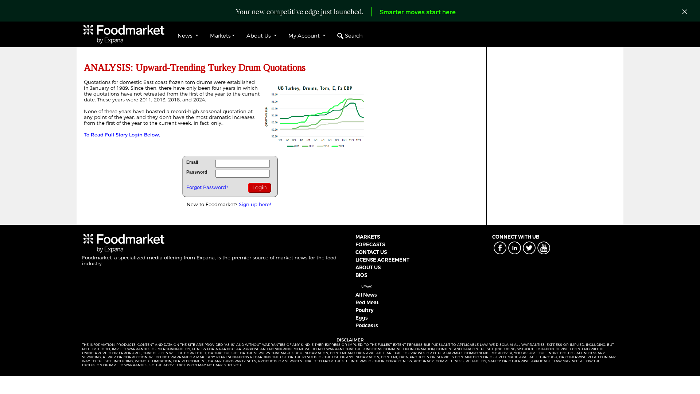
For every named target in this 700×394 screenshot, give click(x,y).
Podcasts (366, 325)
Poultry (364, 310)
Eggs (361, 318)
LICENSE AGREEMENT (382, 260)
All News (366, 295)
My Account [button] (304, 35)
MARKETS (367, 237)
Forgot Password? (207, 187)
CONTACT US (371, 252)
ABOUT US (368, 267)
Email (192, 162)
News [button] (186, 35)
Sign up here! (255, 204)
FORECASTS (370, 244)
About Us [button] (259, 35)
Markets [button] (220, 35)
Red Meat (367, 302)
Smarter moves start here (418, 12)
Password (196, 172)
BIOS (361, 275)
